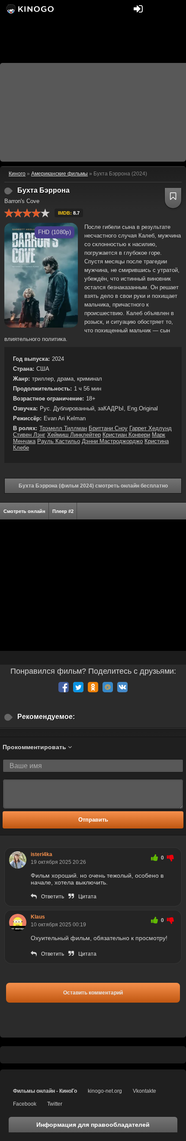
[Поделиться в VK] (122, 687)
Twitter (54, 1104)
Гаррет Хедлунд (150, 428)
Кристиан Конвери (126, 434)
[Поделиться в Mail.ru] (108, 687)
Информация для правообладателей (93, 1124)
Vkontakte (144, 1091)
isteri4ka (41, 854)
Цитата (87, 897)
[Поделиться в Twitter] (78, 687)
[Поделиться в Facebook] (63, 687)
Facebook (24, 1104)
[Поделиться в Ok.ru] (93, 687)
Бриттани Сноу (108, 428)
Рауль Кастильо (58, 441)
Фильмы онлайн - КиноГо (45, 1091)
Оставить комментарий (93, 993)
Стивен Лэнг (29, 434)
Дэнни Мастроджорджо (112, 441)
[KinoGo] (29, 8)
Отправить (93, 819)
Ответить (52, 897)
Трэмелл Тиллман (63, 428)
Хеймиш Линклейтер (74, 434)
